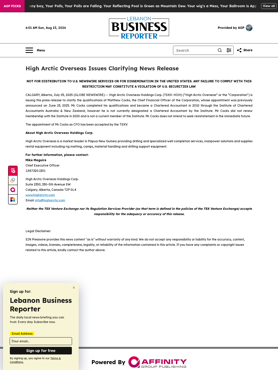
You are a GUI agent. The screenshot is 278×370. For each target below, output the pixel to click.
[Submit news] (13, 171)
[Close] (74, 287)
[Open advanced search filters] (228, 50)
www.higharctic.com (40, 195)
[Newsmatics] (13, 199)
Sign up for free (40, 350)
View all (269, 6)
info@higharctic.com (50, 200)
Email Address (22, 333)
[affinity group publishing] (13, 190)
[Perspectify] (13, 180)
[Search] (219, 50)
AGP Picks (12, 6)
